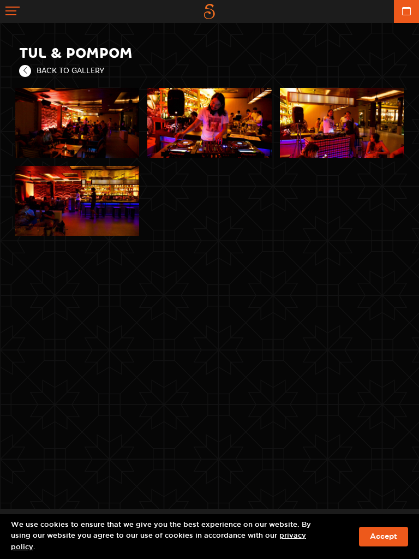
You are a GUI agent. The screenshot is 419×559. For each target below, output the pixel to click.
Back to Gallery (70, 70)
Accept (383, 536)
